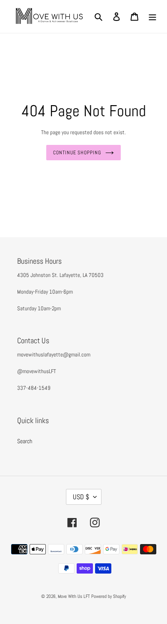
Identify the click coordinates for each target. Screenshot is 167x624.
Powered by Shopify (108, 596)
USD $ (81, 496)
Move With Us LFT (74, 596)
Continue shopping (77, 152)
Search (24, 441)
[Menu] (152, 16)
